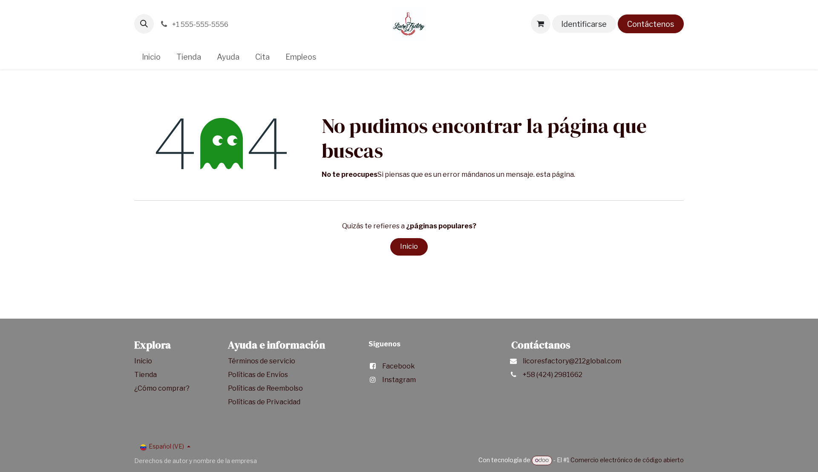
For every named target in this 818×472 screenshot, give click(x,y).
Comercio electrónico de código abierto (627, 459)
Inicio (409, 246)
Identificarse (584, 24)
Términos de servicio (262, 361)
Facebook (398, 366)
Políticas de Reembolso (265, 388)
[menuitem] (151, 57)
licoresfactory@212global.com (572, 361)
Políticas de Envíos (258, 375)
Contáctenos (650, 24)
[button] (144, 24)
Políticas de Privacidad (264, 402)
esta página (555, 174)
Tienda (146, 375)
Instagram (399, 380)
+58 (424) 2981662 (552, 375)
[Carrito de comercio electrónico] (540, 24)
